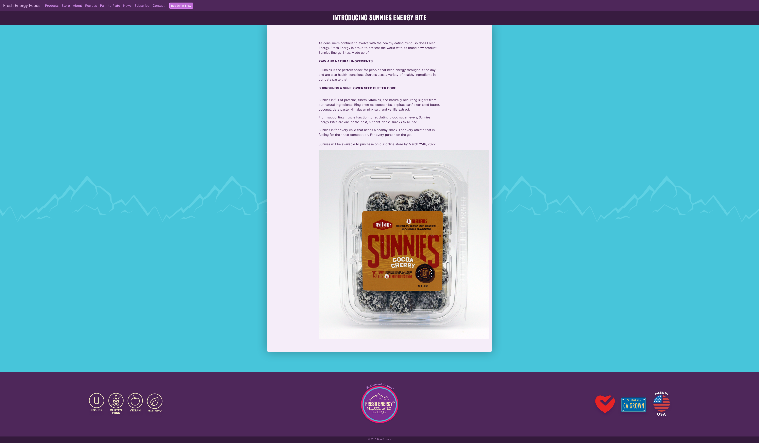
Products (52, 6)
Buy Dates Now (181, 5)
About (77, 6)
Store (66, 6)
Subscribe (142, 6)
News (127, 6)
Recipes (91, 6)
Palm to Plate (110, 6)
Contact (159, 6)
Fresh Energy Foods (21, 5)
